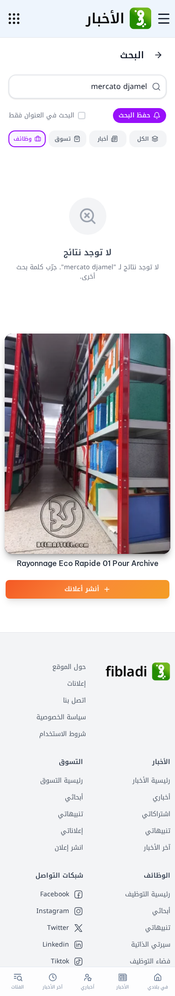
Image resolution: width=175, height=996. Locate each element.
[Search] (156, 86)
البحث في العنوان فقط (41, 115)
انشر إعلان (69, 847)
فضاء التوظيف (150, 961)
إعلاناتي (72, 831)
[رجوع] (158, 55)
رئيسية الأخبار (151, 780)
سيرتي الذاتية (150, 944)
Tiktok (60, 961)
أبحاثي (74, 797)
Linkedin (55, 944)
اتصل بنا (74, 700)
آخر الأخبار (157, 847)
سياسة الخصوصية (61, 717)
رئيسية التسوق (61, 780)
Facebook (54, 894)
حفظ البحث (134, 115)
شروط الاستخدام (62, 734)
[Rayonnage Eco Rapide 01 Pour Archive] (87, 444)
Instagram (52, 911)
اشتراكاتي (156, 814)
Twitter (58, 928)
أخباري (161, 797)
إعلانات (76, 683)
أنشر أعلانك (81, 589)
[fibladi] (161, 671)
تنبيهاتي (157, 831)
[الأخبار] (140, 18)
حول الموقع (69, 667)
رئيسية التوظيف (147, 894)
